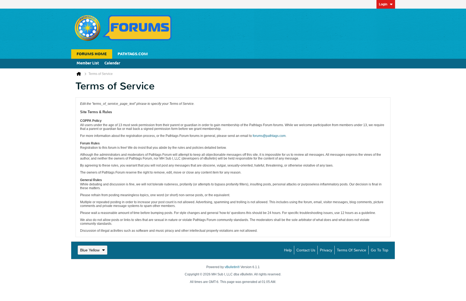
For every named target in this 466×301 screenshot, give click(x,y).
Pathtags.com (133, 54)
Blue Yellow (90, 250)
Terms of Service (351, 250)
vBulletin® (232, 267)
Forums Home (92, 54)
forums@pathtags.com (269, 136)
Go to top (379, 250)
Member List (88, 63)
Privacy (326, 250)
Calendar (112, 63)
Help (288, 250)
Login (383, 4)
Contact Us (305, 250)
